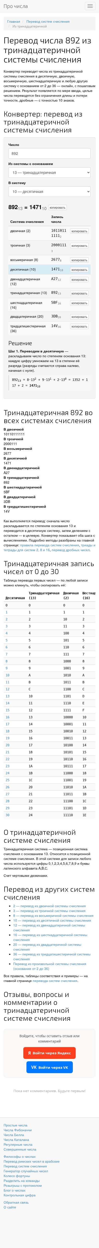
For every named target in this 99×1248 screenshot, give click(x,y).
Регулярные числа (18, 1144)
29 (7, 808)
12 (7, 689)
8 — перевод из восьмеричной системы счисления (53, 915)
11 (7, 682)
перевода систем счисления (55, 980)
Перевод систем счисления (25, 1166)
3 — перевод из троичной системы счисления (49, 910)
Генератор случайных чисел (26, 1170)
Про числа (16, 6)
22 (7, 759)
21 (7, 752)
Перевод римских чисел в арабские (32, 1161)
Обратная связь (16, 1202)
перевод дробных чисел (71, 549)
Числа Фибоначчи (18, 1129)
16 (7, 717)
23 (7, 766)
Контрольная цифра (20, 1195)
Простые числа (15, 1125)
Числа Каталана (16, 1139)
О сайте (10, 1207)
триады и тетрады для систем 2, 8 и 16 (49, 547)
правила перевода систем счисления (49, 544)
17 (7, 724)
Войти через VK (49, 1067)
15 (7, 710)
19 (7, 738)
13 (7, 696)
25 (7, 780)
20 (7, 745)
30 (7, 815)
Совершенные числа (20, 1149)
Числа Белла (14, 1134)
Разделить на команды (22, 1180)
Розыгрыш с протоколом (23, 1185)
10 (7, 675)
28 (7, 801)
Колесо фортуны (17, 1175)
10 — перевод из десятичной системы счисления (52, 920)
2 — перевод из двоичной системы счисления (49, 905)
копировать (57, 207)
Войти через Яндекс (49, 1053)
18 (7, 731)
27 (7, 794)
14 (7, 703)
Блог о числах (14, 1190)
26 (7, 787)
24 (7, 773)
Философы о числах (20, 1156)
